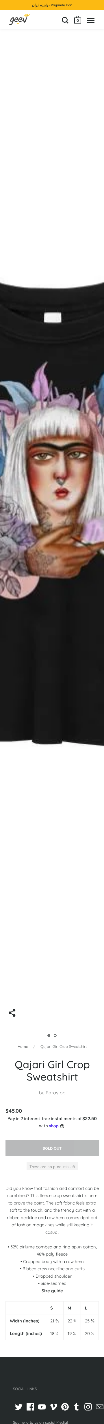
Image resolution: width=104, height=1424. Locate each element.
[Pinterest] (65, 1407)
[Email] (99, 1407)
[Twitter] (19, 1407)
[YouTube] (42, 1407)
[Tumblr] (76, 1407)
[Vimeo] (53, 1407)
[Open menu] (90, 20)
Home (23, 1046)
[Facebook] (30, 1407)
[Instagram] (88, 1407)
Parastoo (56, 1092)
